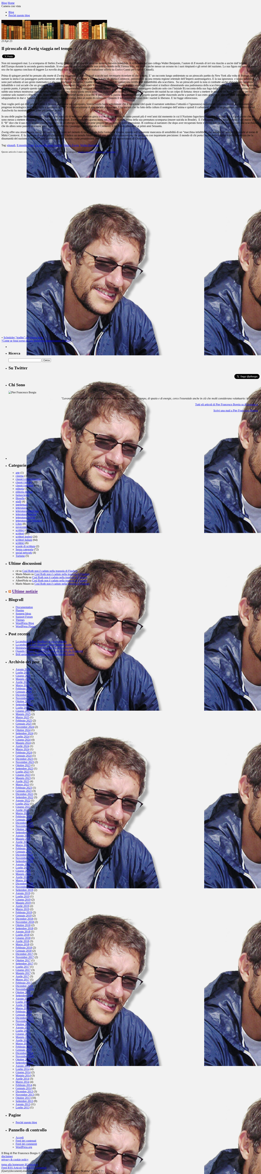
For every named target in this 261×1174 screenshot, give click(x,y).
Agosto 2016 (23, 998)
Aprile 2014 (22, 1078)
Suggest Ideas (23, 613)
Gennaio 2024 (24, 755)
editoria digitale (24, 491)
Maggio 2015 (23, 1037)
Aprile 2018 (22, 941)
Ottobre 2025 (23, 701)
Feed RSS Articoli (11, 1167)
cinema (20, 475)
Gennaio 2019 (24, 915)
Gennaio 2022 (24, 819)
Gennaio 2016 (24, 1014)
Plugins (20, 610)
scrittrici (20, 543)
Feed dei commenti (26, 1143)
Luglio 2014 (22, 1069)
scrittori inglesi (24, 536)
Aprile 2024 (22, 746)
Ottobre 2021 (23, 829)
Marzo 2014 (22, 1081)
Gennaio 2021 (24, 851)
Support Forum (24, 616)
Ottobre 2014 (23, 1059)
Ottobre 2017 (23, 960)
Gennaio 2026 (24, 691)
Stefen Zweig (71, 145)
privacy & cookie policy (14, 1159)
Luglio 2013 (22, 1107)
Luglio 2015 (22, 1030)
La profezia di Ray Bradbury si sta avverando (41, 641)
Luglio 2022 (22, 803)
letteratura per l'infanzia (29, 520)
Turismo (20, 555)
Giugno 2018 (23, 937)
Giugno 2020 (23, 870)
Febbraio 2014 (24, 1085)
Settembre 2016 (24, 995)
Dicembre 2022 (24, 794)
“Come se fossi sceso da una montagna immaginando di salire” (36, 340)
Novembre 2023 (25, 762)
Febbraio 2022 (24, 816)
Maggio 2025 (23, 714)
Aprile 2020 (22, 877)
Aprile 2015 (22, 1040)
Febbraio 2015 (24, 1046)
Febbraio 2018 (24, 947)
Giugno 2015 (23, 1033)
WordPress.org (24, 1147)
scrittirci (20, 530)
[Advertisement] (35, 437)
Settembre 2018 (24, 928)
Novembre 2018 (25, 921)
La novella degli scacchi (48, 145)
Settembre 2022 (24, 797)
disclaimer (7, 1156)
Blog (11, 12)
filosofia (20, 498)
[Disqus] (130, 200)
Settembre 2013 (24, 1101)
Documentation (24, 607)
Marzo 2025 (22, 717)
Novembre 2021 (25, 826)
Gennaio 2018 (24, 950)
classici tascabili (86, 151)
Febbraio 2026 (24, 688)
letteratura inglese (25, 517)
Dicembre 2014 (24, 1053)
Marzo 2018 (22, 944)
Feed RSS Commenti (34, 1167)
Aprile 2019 (22, 906)
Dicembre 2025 (24, 694)
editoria (20, 488)
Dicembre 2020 (24, 854)
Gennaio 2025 (24, 723)
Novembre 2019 (25, 886)
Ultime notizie (25, 591)
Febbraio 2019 (24, 912)
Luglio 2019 (22, 896)
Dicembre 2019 (24, 883)
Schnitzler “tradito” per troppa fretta (24, 337)
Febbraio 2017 (24, 982)
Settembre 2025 (24, 704)
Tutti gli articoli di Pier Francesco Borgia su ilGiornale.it (226, 404)
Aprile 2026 (22, 682)
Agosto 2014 (23, 1065)
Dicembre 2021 (24, 822)
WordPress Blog (25, 623)
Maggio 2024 (23, 742)
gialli (18, 501)
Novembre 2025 (25, 698)
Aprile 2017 (22, 976)
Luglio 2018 (22, 934)
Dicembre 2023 (24, 758)
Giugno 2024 (23, 739)
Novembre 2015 (25, 1021)
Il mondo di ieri (25, 145)
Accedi (20, 1137)
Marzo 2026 (22, 685)
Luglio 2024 (22, 736)
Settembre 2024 (24, 733)
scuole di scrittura (25, 546)
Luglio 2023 (22, 771)
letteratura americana (27, 511)
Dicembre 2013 (24, 1091)
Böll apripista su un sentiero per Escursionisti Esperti (45, 654)
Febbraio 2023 (24, 787)
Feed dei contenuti (26, 1140)
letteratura (99, 151)
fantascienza (22, 495)
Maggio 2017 (23, 973)
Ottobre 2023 (23, 765)
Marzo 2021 (22, 845)
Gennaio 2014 (24, 1088)
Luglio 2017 (22, 966)
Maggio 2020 (23, 874)
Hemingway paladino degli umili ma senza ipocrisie (45, 647)
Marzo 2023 (22, 784)
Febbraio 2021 (24, 848)
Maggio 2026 (23, 678)
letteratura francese (26, 514)
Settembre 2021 (24, 832)
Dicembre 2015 (24, 1017)
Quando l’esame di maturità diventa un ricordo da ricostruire (49, 651)
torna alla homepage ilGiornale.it (19, 1164)
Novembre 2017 (25, 957)
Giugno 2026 (23, 675)
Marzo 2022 (22, 813)
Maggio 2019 (23, 902)
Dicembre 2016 (24, 985)
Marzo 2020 (22, 880)
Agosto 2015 (23, 1027)
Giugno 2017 (23, 969)
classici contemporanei (28, 479)
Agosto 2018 (23, 931)
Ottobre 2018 (23, 925)
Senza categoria (24, 549)
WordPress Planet (25, 626)
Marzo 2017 (22, 979)
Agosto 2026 (23, 669)
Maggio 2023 (23, 778)
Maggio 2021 (23, 838)
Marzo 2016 (22, 1008)
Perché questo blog (19, 15)
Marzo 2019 (22, 909)
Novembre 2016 (25, 989)
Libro (19, 523)
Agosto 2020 (23, 864)
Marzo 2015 (22, 1043)
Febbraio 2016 (24, 1011)
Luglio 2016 (22, 1001)
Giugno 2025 (23, 710)
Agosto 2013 (23, 1104)
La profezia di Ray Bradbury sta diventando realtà (44, 644)
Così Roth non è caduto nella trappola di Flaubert (49, 570)
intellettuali (22, 504)
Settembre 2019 (24, 890)
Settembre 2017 (24, 963)
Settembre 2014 (24, 1062)
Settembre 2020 (24, 861)
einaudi (11, 145)
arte (18, 472)
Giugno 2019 (23, 899)
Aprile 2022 (22, 810)
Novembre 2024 (25, 726)
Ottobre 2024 (23, 730)
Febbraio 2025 (24, 720)
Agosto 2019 (23, 893)
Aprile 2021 (22, 842)
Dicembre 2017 (24, 953)
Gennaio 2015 (24, 1049)
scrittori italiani (24, 539)
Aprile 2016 (22, 1005)
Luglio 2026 (22, 672)
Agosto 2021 (23, 835)
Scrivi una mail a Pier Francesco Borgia (235, 410)
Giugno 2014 (23, 1072)
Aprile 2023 (22, 781)
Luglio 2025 (22, 707)
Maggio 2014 (23, 1075)
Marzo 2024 (22, 749)
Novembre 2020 (25, 858)
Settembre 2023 (24, 768)
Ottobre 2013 (23, 1097)
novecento (110, 151)
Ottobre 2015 (23, 1024)
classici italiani (24, 482)
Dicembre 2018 (24, 918)
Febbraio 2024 (24, 752)
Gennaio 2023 (24, 790)
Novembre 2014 (25, 1056)
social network (24, 552)
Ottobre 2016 (23, 992)
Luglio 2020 (22, 867)
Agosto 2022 (23, 800)
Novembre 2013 (25, 1094)
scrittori (20, 533)
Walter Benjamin (89, 145)
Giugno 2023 (23, 774)
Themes (20, 619)
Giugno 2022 (23, 806)
